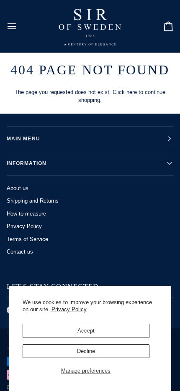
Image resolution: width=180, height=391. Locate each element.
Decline (86, 351)
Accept (86, 331)
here (131, 92)
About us (17, 188)
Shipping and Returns (33, 201)
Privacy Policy (69, 309)
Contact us (20, 252)
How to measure (26, 214)
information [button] (26, 163)
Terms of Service (27, 239)
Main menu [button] (23, 139)
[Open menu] (19, 26)
